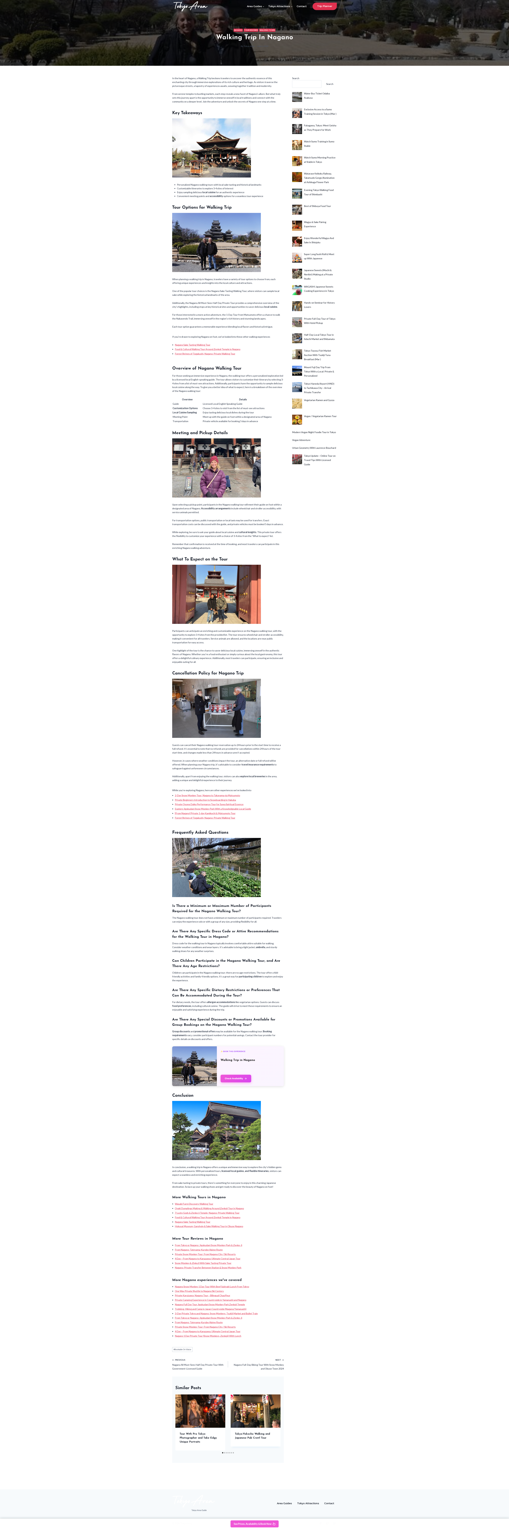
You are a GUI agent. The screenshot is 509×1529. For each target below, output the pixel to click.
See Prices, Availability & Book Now (252, 1523)
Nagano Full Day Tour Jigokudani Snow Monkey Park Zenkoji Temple (210, 1304)
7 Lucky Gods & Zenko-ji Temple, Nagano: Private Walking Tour (207, 1212)
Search (295, 78)
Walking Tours (267, 30)
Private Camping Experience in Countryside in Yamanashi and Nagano (210, 1299)
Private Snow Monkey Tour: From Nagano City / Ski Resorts (205, 1254)
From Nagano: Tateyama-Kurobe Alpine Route (199, 1249)
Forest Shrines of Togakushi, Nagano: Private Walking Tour (205, 353)
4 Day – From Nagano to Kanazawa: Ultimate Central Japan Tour (207, 1258)
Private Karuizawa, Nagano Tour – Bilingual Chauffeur (202, 1295)
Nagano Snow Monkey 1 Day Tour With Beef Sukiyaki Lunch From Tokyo (212, 1286)
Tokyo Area (249, 46)
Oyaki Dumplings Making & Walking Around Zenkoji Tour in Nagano (209, 1208)
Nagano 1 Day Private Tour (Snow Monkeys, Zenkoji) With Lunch (208, 1335)
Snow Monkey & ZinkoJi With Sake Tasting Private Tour (203, 1263)
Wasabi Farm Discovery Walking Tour (194, 1203)
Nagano (238, 30)
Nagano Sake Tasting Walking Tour (192, 344)
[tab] (222, 1452)
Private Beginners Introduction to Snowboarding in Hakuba (205, 799)
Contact (302, 6)
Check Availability (234, 1078)
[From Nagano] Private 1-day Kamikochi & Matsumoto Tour (205, 813)
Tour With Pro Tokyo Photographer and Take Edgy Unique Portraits (198, 1438)
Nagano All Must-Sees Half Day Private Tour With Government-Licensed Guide (197, 1364)
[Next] (275, 1422)
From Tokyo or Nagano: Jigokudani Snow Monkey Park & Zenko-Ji (208, 1245)
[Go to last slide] (180, 1422)
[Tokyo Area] (190, 6)
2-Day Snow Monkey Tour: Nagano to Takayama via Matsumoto (207, 795)
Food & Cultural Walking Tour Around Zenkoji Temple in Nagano (207, 349)
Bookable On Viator (182, 1349)
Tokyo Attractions (308, 1503)
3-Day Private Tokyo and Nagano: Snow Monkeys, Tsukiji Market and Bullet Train (216, 1313)
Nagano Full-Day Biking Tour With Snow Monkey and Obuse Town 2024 (259, 1364)
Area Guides (284, 1503)
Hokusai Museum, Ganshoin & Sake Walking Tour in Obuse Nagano (209, 1226)
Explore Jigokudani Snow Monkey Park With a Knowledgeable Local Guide (213, 808)
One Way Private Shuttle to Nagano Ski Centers (199, 1291)
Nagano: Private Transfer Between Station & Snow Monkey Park (208, 1267)
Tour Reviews (251, 30)
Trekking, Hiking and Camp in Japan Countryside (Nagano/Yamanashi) (210, 1308)
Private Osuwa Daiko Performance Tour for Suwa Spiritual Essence (209, 804)
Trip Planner (324, 6)
